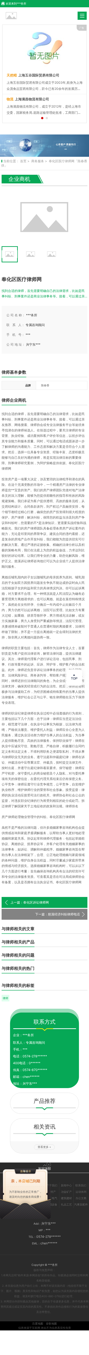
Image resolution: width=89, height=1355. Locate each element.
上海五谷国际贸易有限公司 (33, 75)
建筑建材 (66, 1198)
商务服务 (37, 161)
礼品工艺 (66, 1204)
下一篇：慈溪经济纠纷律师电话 (57, 914)
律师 (5, 998)
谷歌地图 (51, 1323)
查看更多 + (44, 1147)
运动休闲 (81, 1191)
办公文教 (81, 1198)
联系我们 (80, 1185)
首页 (23, 161)
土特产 (52, 1191)
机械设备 (51, 1204)
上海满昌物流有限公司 (28, 99)
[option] (44, 145)
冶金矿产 (66, 1191)
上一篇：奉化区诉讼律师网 (29, 902)
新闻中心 (66, 1185)
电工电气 (51, 1198)
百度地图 (37, 1323)
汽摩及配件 (81, 1204)
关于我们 (51, 1185)
